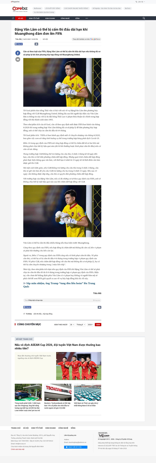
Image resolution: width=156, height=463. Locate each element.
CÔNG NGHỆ (65, 18)
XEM (98, 325)
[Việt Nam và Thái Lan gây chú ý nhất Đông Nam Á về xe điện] (87, 392)
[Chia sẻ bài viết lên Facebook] (17, 53)
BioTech (127, 8)
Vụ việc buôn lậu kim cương (44, 12)
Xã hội (45, 39)
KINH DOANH (50, 18)
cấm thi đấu (37, 314)
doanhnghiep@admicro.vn (77, 442)
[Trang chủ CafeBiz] (13, 18)
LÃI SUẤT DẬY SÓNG (52, 8)
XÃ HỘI (20, 18)
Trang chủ (15, 428)
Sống (73, 428)
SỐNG (77, 18)
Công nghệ (63, 428)
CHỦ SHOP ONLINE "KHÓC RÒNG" (76, 8)
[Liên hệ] (36, 44)
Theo (62, 300)
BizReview (37, 8)
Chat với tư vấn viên (75, 447)
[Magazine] (15, 2)
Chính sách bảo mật (17, 449)
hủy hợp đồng (47, 314)
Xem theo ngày (61, 325)
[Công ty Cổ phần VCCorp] (104, 435)
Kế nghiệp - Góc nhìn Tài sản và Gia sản (107, 8)
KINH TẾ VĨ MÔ (34, 18)
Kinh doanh (50, 428)
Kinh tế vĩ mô (37, 428)
